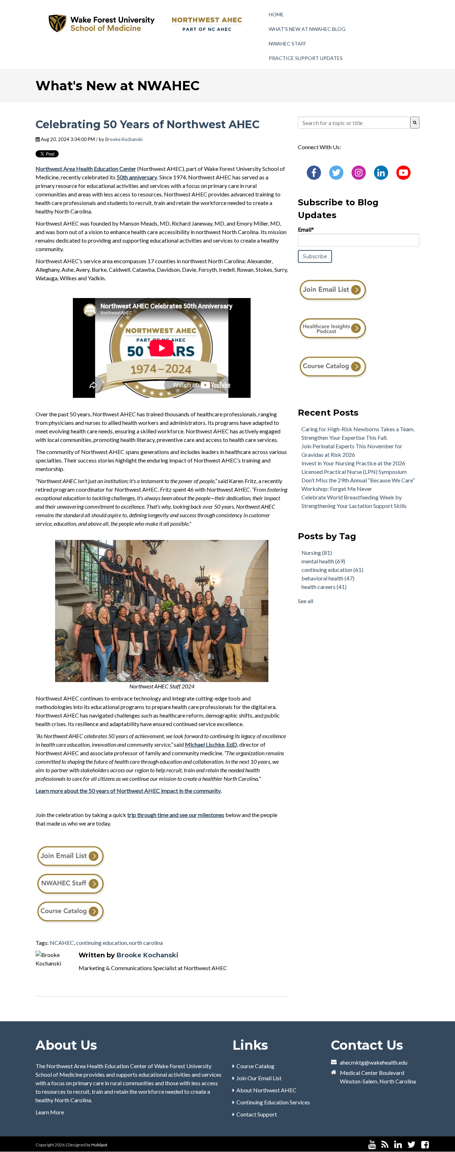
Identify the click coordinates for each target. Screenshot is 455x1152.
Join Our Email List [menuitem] (259, 1078)
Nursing (316, 552)
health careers (324, 586)
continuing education (101, 942)
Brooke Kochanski (124, 139)
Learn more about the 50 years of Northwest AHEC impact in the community (128, 790)
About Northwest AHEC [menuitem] (266, 1090)
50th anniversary (137, 177)
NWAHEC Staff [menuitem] (287, 43)
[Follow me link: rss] (385, 1144)
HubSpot (99, 1144)
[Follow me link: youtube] (372, 1144)
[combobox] (354, 123)
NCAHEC (62, 942)
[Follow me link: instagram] (434, 1144)
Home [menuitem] (276, 14)
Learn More (50, 1112)
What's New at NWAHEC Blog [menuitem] (307, 29)
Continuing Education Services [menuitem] (273, 1102)
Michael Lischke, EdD (211, 744)
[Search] (414, 123)
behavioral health (327, 578)
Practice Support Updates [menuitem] (306, 58)
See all (305, 600)
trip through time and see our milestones (175, 814)
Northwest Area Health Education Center (86, 168)
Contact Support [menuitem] (256, 1114)
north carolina (146, 942)
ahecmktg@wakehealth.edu (373, 1062)
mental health (323, 561)
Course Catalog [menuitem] (255, 1065)
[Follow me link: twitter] (411, 1144)
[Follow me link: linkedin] (398, 1144)
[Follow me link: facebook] (425, 1144)
